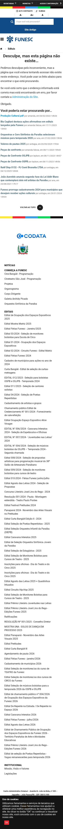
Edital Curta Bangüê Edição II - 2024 (22, 518)
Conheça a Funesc (15, 270)
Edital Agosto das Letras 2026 (19, 724)
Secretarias (9, 4)
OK (6, 823)
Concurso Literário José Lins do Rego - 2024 (27, 491)
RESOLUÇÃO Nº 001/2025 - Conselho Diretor (27, 621)
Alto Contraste (26, 11)
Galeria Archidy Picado (16, 298)
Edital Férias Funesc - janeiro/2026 (22, 658)
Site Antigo (30, 29)
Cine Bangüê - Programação (18, 273)
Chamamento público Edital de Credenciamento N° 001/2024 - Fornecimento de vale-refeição (27, 412)
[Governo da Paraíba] (31, 254)
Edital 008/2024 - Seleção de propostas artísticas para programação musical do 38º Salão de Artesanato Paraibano (27, 461)
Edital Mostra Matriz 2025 (17, 323)
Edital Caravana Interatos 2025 (20, 537)
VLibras (42, 11)
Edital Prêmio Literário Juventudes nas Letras (27, 603)
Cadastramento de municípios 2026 (22, 663)
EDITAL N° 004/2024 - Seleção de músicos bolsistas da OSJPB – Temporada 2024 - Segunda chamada (26, 449)
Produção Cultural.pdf (12, 115)
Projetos (8, 283)
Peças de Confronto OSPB (14, 161)
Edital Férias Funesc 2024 (17, 355)
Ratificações (10, 616)
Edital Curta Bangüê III (15, 648)
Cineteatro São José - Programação (22, 278)
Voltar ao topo (28, 207)
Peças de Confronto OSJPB (15, 155)
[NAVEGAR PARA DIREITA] (60, 3)
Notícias (9, 265)
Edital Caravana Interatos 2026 (20, 714)
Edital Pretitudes (12, 643)
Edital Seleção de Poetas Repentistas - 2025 (27, 523)
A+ (31, 15)
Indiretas (26, 4)
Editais (8, 311)
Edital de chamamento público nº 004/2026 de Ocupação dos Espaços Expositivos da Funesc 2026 (27, 698)
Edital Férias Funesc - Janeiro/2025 (22, 328)
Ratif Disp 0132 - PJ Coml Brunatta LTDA (22, 167)
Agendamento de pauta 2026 (19, 653)
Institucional (13, 765)
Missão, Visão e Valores (16, 768)
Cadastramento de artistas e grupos (22, 403)
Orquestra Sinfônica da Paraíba (20, 303)
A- (21, 15)
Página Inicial (1, 48)
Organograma (11, 288)
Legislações (10, 773)
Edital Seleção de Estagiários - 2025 (22, 550)
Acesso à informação (49, 4)
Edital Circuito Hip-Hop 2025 (19, 589)
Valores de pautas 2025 (13, 144)
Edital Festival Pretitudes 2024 (20, 505)
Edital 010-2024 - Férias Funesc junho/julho (26, 478)
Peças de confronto (11, 149)
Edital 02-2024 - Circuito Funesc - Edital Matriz (28, 350)
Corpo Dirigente (12, 293)
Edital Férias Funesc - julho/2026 (21, 719)
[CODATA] (31, 237)
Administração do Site (25, 96)
